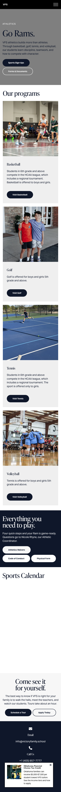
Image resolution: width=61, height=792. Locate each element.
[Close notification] (50, 765)
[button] (55, 4)
